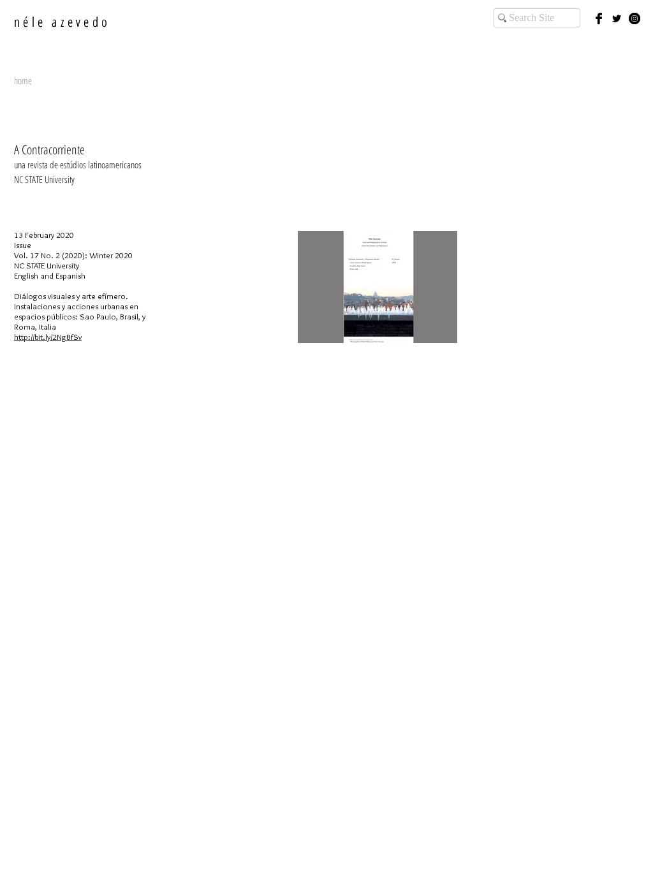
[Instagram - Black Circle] (634, 18)
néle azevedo (62, 22)
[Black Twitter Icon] (616, 18)
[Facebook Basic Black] (599, 18)
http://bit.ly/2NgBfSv (48, 337)
